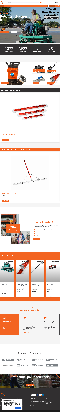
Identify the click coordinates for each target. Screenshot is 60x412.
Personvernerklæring (35, 5)
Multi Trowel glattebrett (50, 285)
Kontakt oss (28, 5)
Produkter (7, 5)
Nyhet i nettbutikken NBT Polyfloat (22, 285)
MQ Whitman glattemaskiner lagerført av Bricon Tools (6, 286)
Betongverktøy (7, 137)
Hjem (2, 5)
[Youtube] (57, 6)
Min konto (42, 5)
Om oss (23, 5)
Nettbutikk (30, 385)
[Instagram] (58, 6)
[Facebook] (56, 6)
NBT (4, 198)
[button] (1, 117)
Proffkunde (18, 5)
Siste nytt (12, 5)
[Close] (21, 399)
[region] (12, 404)
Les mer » (4, 293)
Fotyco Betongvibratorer (36, 285)
